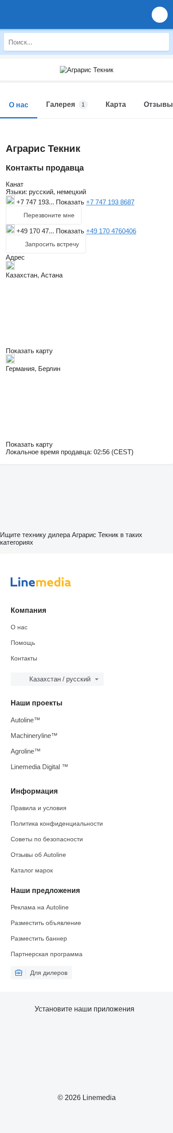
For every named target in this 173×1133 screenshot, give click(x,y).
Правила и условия (39, 807)
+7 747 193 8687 (110, 202)
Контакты (24, 658)
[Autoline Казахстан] (57, 14)
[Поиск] (160, 42)
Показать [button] (71, 202)
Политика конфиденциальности (57, 823)
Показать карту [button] (29, 351)
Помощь (23, 642)
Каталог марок (32, 870)
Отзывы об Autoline (38, 854)
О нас (19, 627)
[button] (159, 14)
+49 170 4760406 (111, 231)
